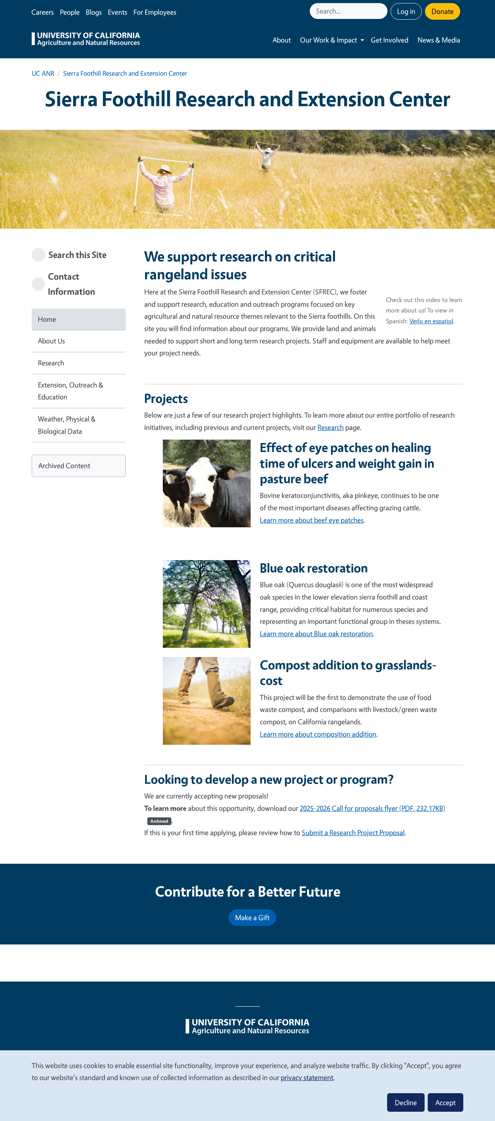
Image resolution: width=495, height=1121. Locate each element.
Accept (445, 1102)
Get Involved (389, 39)
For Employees (154, 12)
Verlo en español (431, 321)
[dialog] (247, 1085)
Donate (443, 11)
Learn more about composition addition (318, 734)
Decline (406, 1102)
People (70, 12)
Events (117, 12)
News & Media (439, 39)
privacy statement (307, 1077)
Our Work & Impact (328, 39)
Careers (42, 12)
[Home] (86, 40)
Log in (406, 11)
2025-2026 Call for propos (337, 808)
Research (51, 362)
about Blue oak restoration (316, 633)
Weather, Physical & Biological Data (67, 425)
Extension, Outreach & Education (70, 391)
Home (47, 319)
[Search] (382, 11)
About (282, 39)
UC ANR (43, 73)
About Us (51, 340)
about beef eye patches (312, 520)
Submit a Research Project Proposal (353, 832)
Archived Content (64, 465)
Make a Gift (252, 917)
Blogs (94, 12)
